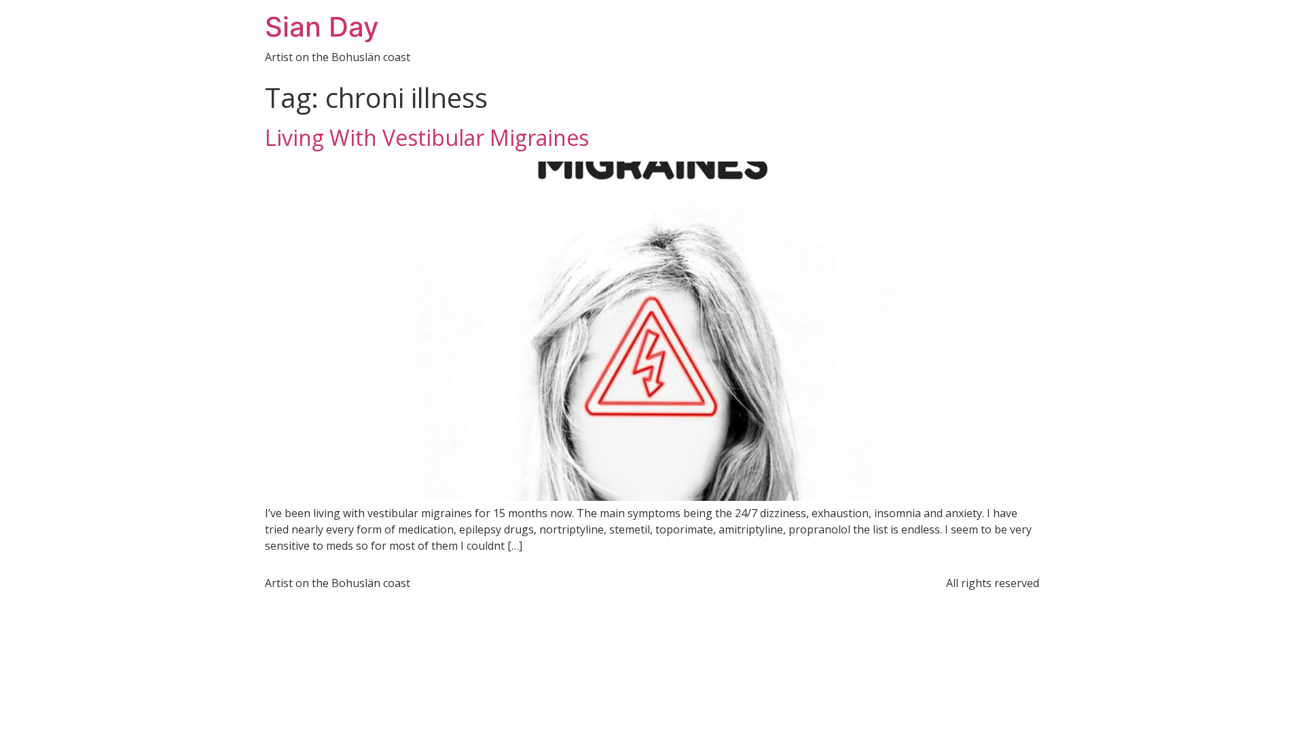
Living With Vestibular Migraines (427, 137)
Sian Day (322, 26)
